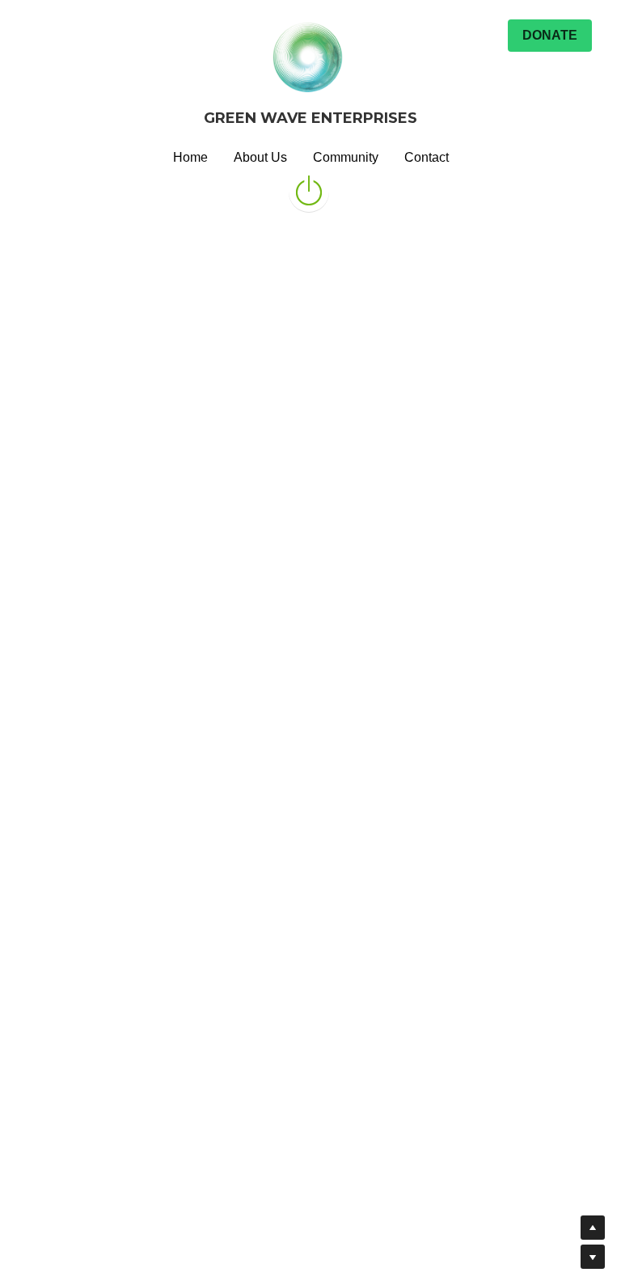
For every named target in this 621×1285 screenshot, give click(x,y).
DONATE (549, 35)
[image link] (309, 190)
